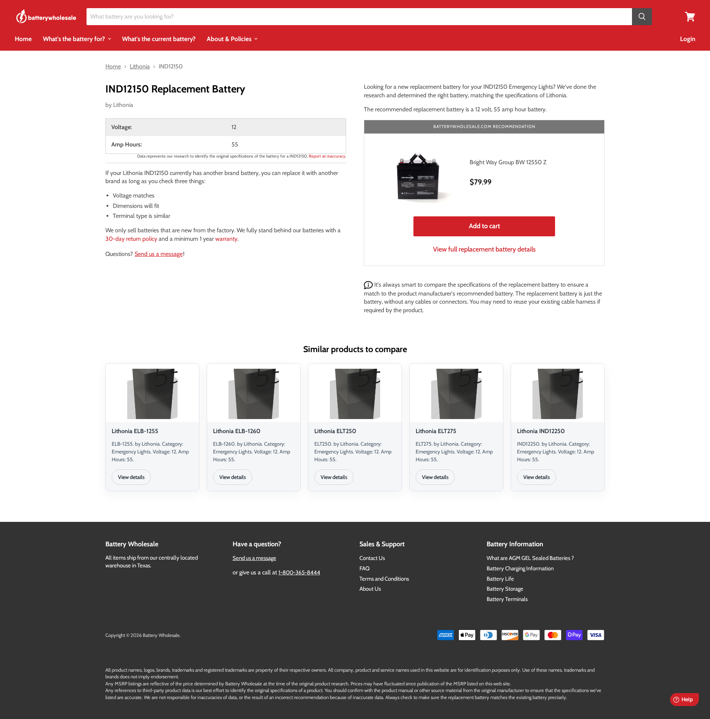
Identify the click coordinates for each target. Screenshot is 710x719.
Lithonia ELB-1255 (135, 431)
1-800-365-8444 (299, 572)
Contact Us (372, 558)
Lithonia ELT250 (335, 431)
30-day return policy (131, 238)
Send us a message (159, 253)
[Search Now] (642, 17)
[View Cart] (690, 16)
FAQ (364, 568)
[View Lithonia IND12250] (557, 394)
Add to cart (484, 226)
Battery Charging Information (520, 568)
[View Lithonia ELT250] (355, 394)
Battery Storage (505, 588)
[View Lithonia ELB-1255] (152, 394)
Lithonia (123, 104)
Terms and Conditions (384, 578)
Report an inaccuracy (327, 156)
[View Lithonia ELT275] (456, 394)
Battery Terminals (507, 599)
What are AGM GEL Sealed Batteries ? (530, 558)
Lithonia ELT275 (436, 431)
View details (131, 477)
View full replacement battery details (484, 249)
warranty (226, 238)
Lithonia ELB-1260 (236, 431)
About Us (370, 588)
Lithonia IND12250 (541, 431)
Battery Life (500, 578)
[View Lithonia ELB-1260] (253, 394)
